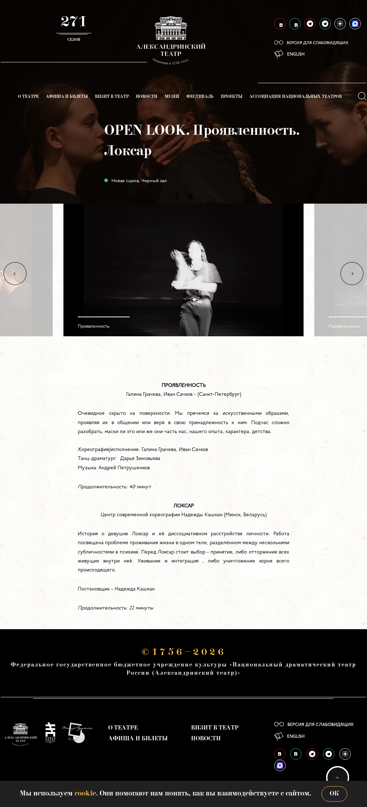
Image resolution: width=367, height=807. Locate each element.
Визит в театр (112, 97)
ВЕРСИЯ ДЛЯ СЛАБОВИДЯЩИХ (317, 43)
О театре (28, 97)
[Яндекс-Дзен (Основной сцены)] (340, 23)
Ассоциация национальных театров (295, 97)
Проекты (231, 97)
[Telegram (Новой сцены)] (325, 23)
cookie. (86, 794)
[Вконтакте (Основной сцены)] (280, 23)
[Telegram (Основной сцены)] (310, 23)
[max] (355, 23)
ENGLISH (296, 54)
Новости (146, 97)
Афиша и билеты (67, 97)
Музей (172, 97)
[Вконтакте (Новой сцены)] (295, 23)
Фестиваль (200, 97)
